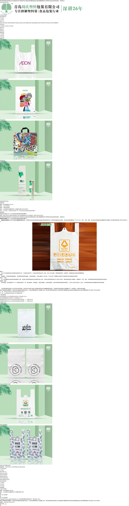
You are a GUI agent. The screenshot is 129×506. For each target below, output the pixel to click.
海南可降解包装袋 (27, 23)
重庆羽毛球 (8, 467)
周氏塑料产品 (3, 471)
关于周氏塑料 (3, 468)
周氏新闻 (2, 24)
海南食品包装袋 (19, 23)
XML (39, 499)
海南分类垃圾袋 (3, 23)
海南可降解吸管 (54, 23)
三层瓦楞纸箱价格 (15, 467)
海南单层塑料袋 (11, 23)
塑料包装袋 (22, 467)
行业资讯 (6, 26)
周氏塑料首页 (3, 16)
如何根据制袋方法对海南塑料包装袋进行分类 (10, 296)
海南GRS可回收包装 (46, 23)
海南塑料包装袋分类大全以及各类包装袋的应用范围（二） (13, 299)
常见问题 (11, 26)
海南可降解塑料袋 (21, 0)
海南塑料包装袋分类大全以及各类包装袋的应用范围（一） (13, 301)
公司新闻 (2, 26)
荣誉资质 (2, 27)
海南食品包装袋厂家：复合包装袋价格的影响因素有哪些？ (22, 210)
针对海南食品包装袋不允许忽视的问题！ (13, 293)
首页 (1, 210)
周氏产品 (2, 21)
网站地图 (35, 499)
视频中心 (2, 29)
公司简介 (2, 19)
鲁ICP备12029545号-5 (9, 502)
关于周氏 (2, 18)
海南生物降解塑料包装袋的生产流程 (8, 298)
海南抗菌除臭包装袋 (36, 23)
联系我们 (2, 30)
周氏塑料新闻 (3, 481)
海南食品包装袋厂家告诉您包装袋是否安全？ (14, 291)
